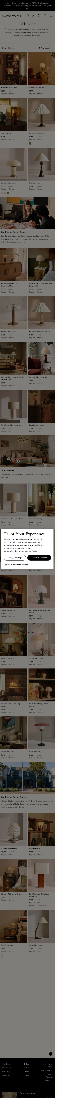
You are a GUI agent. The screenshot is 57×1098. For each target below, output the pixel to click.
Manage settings (15, 558)
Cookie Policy (31, 551)
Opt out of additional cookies (16, 564)
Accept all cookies (39, 558)
